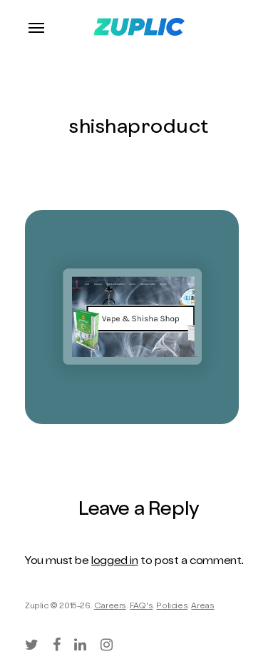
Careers (110, 607)
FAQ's (141, 607)
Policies (171, 607)
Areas (202, 607)
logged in (114, 562)
